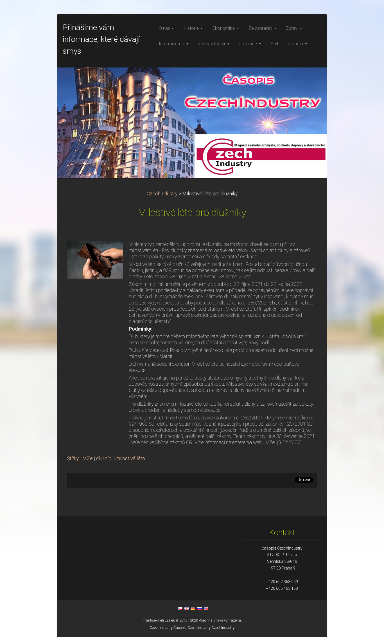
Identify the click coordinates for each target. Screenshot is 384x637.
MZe (87, 458)
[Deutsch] (193, 608)
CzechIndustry (162, 193)
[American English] (206, 608)
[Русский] (199, 608)
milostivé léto (130, 458)
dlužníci (104, 458)
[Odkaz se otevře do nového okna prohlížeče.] (95, 259)
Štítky (73, 458)
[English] (186, 608)
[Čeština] (180, 608)
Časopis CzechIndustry (192, 627)
